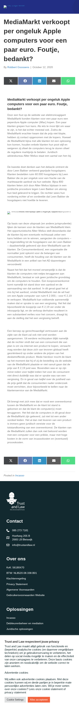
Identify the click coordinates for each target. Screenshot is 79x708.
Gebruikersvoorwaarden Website (25, 595)
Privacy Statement (17, 584)
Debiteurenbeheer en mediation (24, 623)
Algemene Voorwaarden (20, 589)
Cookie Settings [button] (15, 699)
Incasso (19, 475)
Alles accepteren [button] (39, 699)
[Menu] (71, 7)
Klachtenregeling (16, 578)
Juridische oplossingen (19, 628)
